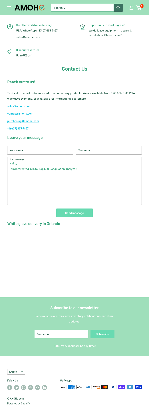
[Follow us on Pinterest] (30, 387)
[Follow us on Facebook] (9, 387)
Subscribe (102, 334)
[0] (138, 7)
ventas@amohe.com (20, 113)
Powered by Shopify (18, 403)
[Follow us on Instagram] (23, 387)
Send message (74, 213)
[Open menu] (9, 7)
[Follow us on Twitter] (16, 387)
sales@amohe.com (19, 106)
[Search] (118, 8)
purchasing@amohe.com (23, 121)
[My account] (131, 8)
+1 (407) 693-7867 (18, 128)
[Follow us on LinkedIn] (44, 387)
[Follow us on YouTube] (37, 387)
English (13, 371)
